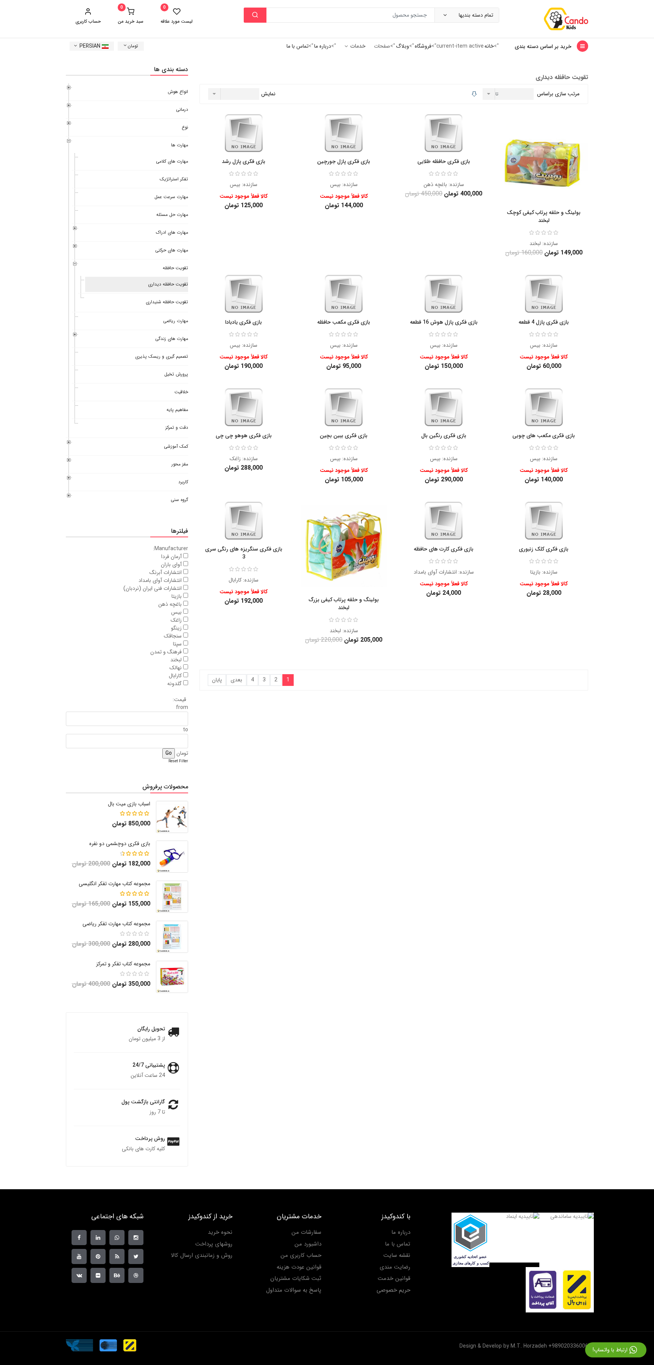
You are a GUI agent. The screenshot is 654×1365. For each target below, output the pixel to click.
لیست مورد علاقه (176, 16)
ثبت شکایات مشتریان (295, 1278)
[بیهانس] (117, 1275)
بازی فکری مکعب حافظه (343, 322)
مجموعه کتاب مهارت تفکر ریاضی (116, 924)
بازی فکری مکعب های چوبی (543, 435)
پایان (217, 680)
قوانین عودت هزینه (299, 1267)
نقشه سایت (396, 1255)
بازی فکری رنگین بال (443, 435)
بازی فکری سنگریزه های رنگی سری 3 (243, 553)
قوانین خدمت (394, 1278)
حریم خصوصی (393, 1290)
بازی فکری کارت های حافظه (443, 549)
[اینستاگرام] (135, 1237)
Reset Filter (178, 761)
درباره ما (322, 46)
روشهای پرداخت (213, 1244)
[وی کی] (79, 1275)
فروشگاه (423, 46)
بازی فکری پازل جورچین (343, 161)
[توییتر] (135, 1256)
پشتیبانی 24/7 (148, 1065)
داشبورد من (307, 1244)
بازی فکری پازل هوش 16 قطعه (444, 322)
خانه (489, 46)
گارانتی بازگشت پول (143, 1102)
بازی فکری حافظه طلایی (443, 161)
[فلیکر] (98, 1275)
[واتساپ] (117, 1237)
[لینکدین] (98, 1237)
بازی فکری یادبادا (243, 322)
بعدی (236, 680)
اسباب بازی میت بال (129, 804)
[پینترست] (98, 1256)
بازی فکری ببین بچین (343, 435)
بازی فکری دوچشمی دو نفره (119, 843)
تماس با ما (297, 46)
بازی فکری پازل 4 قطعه (544, 322)
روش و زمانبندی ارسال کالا (201, 1255)
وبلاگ (402, 46)
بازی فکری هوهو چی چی (244, 435)
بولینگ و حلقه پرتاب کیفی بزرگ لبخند (344, 604)
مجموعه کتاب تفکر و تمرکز (123, 964)
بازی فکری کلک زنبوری (543, 549)
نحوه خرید (220, 1232)
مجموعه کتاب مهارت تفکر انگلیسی (114, 883)
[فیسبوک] (79, 1237)
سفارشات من (306, 1232)
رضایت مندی (395, 1267)
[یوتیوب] (79, 1256)
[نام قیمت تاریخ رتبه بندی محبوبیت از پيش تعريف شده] (509, 94)
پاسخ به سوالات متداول (293, 1290)
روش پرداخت (150, 1138)
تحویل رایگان (151, 1029)
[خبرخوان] (117, 1256)
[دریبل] (135, 1275)
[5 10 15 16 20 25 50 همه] (234, 94)
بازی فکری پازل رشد (243, 161)
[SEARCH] (255, 15)
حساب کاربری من (300, 1255)
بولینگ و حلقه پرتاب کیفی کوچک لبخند (544, 216)
